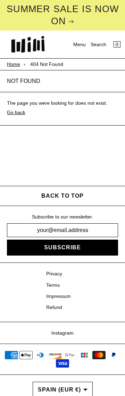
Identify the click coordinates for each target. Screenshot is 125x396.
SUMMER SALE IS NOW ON (63, 15)
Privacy (54, 273)
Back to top (62, 196)
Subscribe (62, 247)
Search (98, 44)
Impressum (58, 296)
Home (13, 64)
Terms (53, 285)
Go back (16, 112)
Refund (54, 307)
